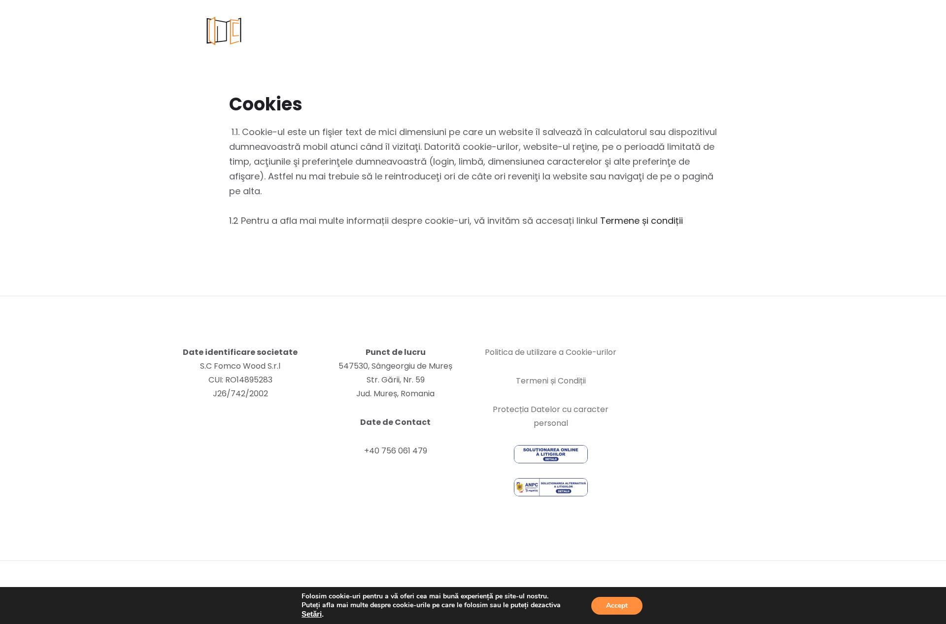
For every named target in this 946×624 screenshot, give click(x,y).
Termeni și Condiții (551, 380)
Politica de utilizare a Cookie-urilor (550, 352)
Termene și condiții (641, 220)
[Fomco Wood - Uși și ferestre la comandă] (240, 31)
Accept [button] (617, 605)
